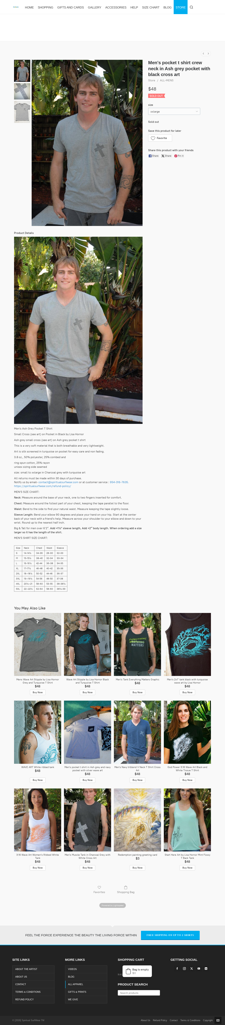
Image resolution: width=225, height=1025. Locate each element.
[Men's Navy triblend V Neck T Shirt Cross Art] (137, 732)
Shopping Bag (125, 892)
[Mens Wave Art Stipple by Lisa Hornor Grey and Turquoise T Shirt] (37, 644)
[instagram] (184, 968)
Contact (174, 1020)
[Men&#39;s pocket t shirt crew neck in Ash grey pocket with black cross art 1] (22, 91)
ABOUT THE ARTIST (26, 969)
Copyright (208, 1020)
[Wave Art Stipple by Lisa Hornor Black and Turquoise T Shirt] (87, 644)
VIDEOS (72, 969)
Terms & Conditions (190, 1020)
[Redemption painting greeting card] (137, 819)
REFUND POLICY (24, 999)
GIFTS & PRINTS (77, 992)
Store (151, 80)
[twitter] (191, 968)
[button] (160, 138)
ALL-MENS (166, 80)
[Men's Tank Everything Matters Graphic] (137, 644)
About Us (145, 1020)
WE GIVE (73, 999)
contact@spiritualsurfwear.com (58, 482)
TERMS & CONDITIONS (28, 992)
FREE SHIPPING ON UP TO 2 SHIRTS (170, 935)
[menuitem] (203, 53)
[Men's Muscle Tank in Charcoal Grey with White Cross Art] (87, 819)
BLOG (71, 976)
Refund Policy (160, 1020)
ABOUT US (21, 976)
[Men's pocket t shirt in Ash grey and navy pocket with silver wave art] (87, 732)
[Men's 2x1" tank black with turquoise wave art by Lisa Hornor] (187, 644)
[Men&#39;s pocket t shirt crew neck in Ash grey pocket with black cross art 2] (22, 112)
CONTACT (20, 984)
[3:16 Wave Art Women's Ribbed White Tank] (37, 819)
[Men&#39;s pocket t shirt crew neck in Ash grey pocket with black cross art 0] (22, 71)
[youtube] (199, 968)
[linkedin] (206, 968)
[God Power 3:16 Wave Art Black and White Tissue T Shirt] (187, 732)
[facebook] (177, 968)
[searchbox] (139, 993)
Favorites (99, 892)
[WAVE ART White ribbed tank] (37, 732)
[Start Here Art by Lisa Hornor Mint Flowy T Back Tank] (187, 819)
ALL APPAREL (75, 984)
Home (95, 34)
